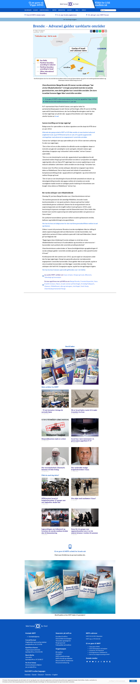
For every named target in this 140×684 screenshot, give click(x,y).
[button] (94, 31)
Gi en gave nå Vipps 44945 (36, 4)
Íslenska (48, 675)
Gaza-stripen (68, 275)
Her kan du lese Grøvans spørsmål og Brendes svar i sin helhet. (64, 270)
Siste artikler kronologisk (63, 638)
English (55, 675)
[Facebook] (87, 661)
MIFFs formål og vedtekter (64, 658)
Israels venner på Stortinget (70, 284)
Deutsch (41, 675)
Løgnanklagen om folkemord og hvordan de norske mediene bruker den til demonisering (55, 531)
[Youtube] (93, 661)
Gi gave (35, 10)
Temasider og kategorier (63, 641)
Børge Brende (75, 281)
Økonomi (88, 275)
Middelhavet (55, 286)
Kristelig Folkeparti (87, 284)
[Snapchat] (107, 661)
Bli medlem (28, 10)
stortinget (76, 286)
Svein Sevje (84, 286)
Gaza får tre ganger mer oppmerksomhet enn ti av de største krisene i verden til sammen (84, 531)
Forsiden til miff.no (61, 636)
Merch (84, 10)
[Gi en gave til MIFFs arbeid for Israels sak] (70, 547)
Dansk (34, 675)
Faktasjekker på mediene (63, 645)
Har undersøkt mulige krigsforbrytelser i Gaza (80, 469)
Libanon (47, 286)
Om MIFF (59, 654)
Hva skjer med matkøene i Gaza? (83, 499)
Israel (57, 116)
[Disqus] (70, 316)
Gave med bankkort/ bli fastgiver (98, 648)
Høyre (58, 284)
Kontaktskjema (34, 637)
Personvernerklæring (62, 663)
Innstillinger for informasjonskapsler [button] (117, 681)
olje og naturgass (66, 286)
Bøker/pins (61, 10)
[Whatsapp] (101, 661)
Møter (54, 10)
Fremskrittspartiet (86, 281)
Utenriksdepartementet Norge (55, 289)
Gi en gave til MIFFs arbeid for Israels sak (70, 551)
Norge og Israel (79, 275)
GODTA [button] (133, 681)
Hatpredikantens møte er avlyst (54, 439)
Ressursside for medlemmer (64, 660)
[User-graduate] (110, 661)
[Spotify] (104, 661)
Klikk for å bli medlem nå (102, 4)
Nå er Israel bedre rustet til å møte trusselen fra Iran (84, 411)
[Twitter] (90, 661)
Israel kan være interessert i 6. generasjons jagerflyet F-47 (82, 440)
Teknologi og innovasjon (52, 277)
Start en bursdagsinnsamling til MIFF (99, 654)
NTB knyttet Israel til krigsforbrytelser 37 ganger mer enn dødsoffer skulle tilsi (54, 500)
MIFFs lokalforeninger (63, 656)
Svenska (27, 675)
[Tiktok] (98, 661)
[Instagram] (95, 661)
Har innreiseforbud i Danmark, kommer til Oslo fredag (53, 469)
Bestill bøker (70, 347)
